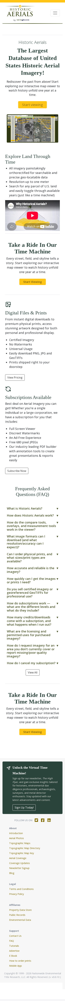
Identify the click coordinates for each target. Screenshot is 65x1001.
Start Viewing (32, 282)
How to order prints (20, 960)
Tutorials (14, 945)
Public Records (17, 914)
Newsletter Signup (19, 868)
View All (32, 672)
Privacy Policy (16, 894)
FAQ (11, 940)
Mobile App (15, 965)
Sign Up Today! (24, 807)
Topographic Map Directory (24, 848)
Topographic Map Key (21, 853)
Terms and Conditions (21, 889)
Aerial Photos (16, 838)
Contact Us (15, 935)
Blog (11, 873)
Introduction (16, 833)
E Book (13, 955)
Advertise (14, 950)
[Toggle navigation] (55, 13)
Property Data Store (20, 909)
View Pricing (14, 377)
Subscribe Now (16, 471)
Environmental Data (20, 919)
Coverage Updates (19, 863)
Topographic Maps (19, 843)
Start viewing (32, 104)
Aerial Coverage (17, 858)
